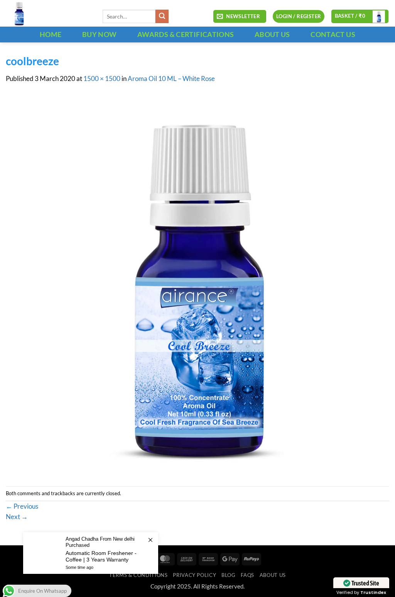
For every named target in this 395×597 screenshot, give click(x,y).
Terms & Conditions (138, 575)
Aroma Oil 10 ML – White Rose (171, 79)
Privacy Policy (194, 575)
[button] (239, 16)
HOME (50, 34)
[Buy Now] (90, 553)
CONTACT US (333, 34)
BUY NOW (99, 34)
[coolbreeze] (197, 284)
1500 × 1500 (101, 79)
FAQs (247, 575)
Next (17, 517)
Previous (22, 506)
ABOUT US (272, 34)
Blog (228, 575)
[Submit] (162, 16)
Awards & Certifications (185, 34)
